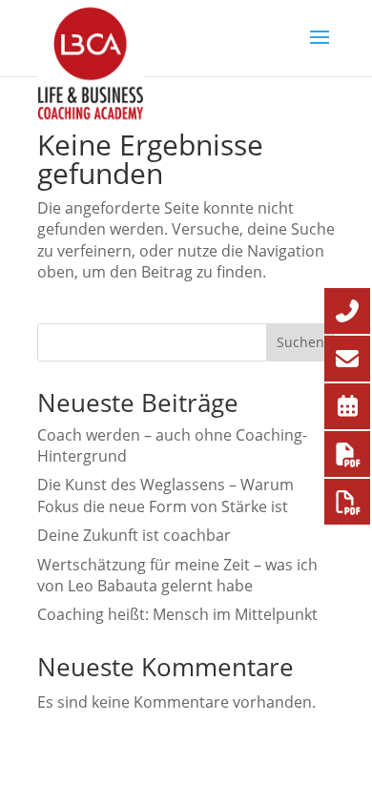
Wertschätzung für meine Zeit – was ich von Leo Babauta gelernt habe (177, 575)
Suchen (300, 342)
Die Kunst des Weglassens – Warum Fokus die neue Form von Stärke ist (165, 495)
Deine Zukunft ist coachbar (134, 535)
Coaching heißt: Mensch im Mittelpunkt (177, 614)
